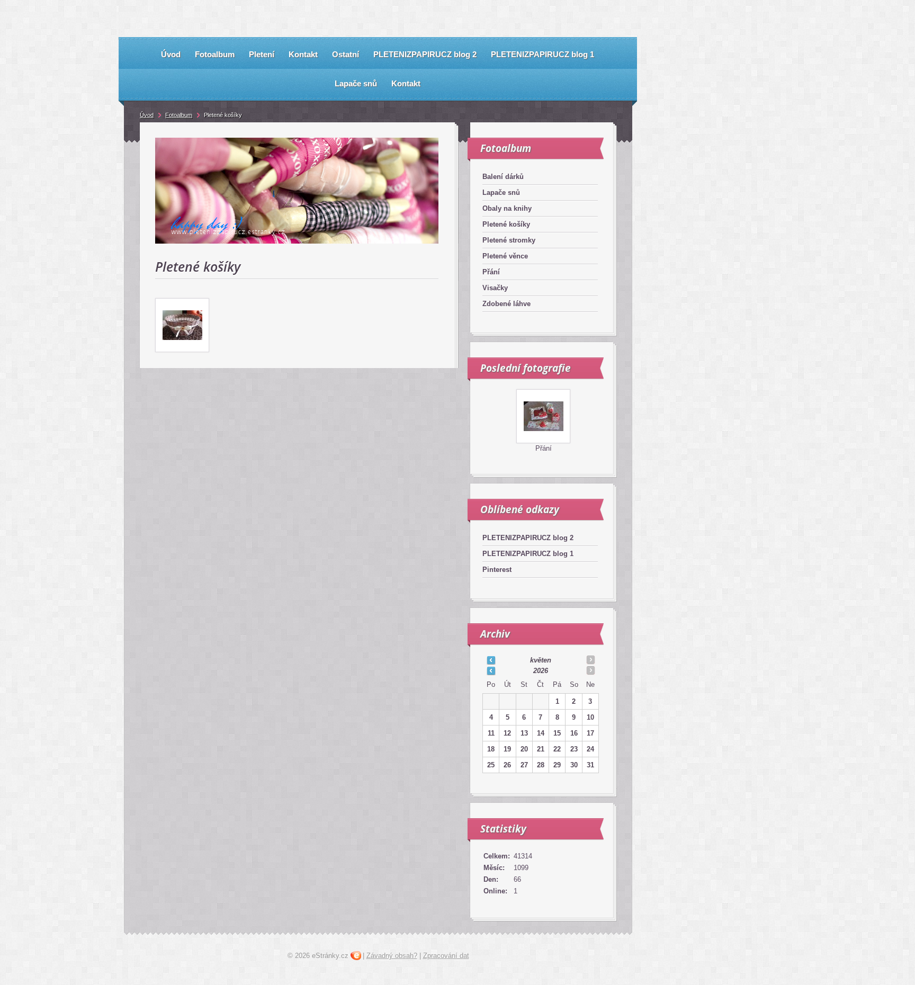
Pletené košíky (506, 224)
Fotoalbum (178, 115)
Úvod (147, 115)
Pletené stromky (508, 240)
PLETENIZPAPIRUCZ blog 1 (527, 554)
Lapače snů (501, 192)
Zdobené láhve (506, 304)
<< (491, 660)
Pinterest (497, 570)
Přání (491, 272)
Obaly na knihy (507, 208)
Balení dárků (503, 177)
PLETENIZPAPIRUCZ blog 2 (527, 538)
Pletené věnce (505, 256)
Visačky (495, 288)
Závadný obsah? (391, 956)
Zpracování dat (446, 956)
